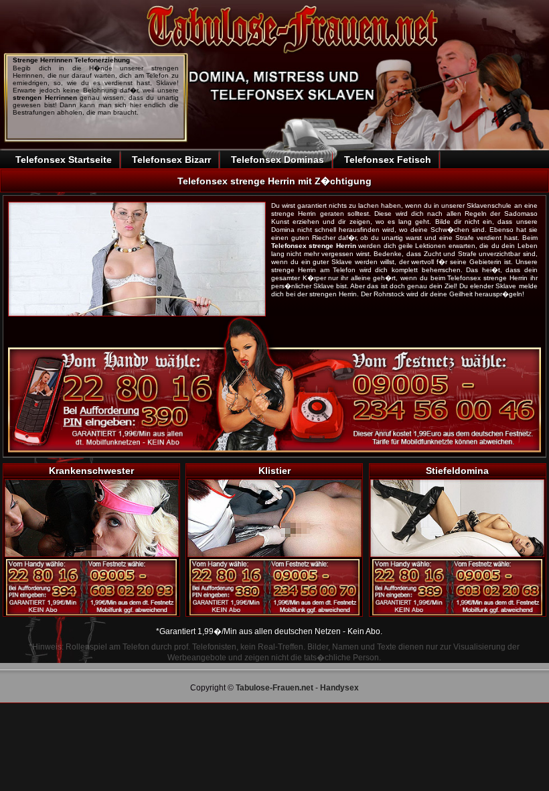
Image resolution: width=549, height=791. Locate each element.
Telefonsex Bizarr (171, 159)
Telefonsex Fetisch (387, 159)
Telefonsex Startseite (63, 159)
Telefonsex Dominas (277, 159)
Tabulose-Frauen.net (274, 687)
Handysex (339, 687)
